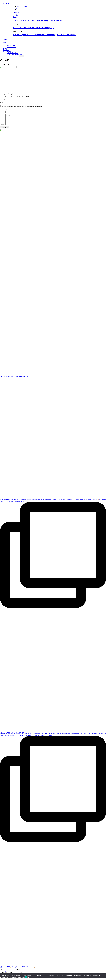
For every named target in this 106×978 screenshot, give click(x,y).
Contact (5, 41)
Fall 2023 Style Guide (12, 53)
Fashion (15, 5)
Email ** (2, 103)
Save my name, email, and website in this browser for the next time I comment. (22, 106)
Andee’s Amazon (11, 47)
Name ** (2, 100)
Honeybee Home (17, 14)
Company (2, 112)
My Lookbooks (7, 51)
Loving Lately (10, 44)
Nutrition (15, 15)
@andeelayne (3, 971)
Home (18, 9)
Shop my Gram (11, 45)
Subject (2, 109)
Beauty (15, 17)
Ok (26, 977)
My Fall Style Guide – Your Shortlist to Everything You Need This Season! (44, 34)
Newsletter (6, 50)
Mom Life (16, 12)
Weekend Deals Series (22, 6)
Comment (2, 124)
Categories (6, 3)
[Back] (28, 977)
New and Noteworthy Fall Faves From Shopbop (33, 27)
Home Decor (20, 11)
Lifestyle (15, 8)
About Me (6, 39)
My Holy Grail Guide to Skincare (15, 54)
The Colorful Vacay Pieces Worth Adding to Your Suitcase (38, 20)
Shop (4, 42)
